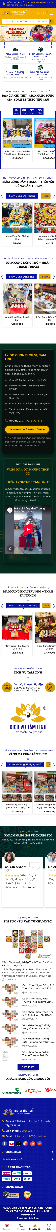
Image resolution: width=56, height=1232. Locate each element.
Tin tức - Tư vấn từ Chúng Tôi (28, 921)
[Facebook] (4, 1143)
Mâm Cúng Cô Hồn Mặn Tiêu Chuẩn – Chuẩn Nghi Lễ (17, 154)
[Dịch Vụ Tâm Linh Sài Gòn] (14, 13)
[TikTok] (18, 1143)
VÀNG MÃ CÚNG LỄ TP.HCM (28, 754)
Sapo (36, 1218)
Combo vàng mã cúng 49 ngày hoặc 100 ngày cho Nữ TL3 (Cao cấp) (17, 807)
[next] (53, 196)
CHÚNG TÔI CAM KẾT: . (29, 3)
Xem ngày (7, 1227)
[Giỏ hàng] (46, 13)
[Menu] (51, 13)
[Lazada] (39, 1143)
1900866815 (26, 1130)
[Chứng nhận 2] (27, 1194)
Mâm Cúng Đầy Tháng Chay (17, 237)
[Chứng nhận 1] (11, 1194)
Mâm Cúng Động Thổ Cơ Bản (17, 318)
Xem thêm (28, 1066)
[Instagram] (25, 1143)
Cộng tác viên (35, 1227)
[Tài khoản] (38, 13)
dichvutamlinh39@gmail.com (31, 1136)
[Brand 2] (33, 1091)
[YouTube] (11, 1143)
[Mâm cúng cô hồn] (28, 33)
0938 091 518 (34, 420)
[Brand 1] (12, 1091)
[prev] (2, 196)
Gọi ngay (21, 1227)
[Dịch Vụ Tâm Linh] (18, 1112)
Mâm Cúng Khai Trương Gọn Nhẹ (17, 647)
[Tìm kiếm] (51, 21)
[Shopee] (32, 1143)
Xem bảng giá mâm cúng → (27, 429)
